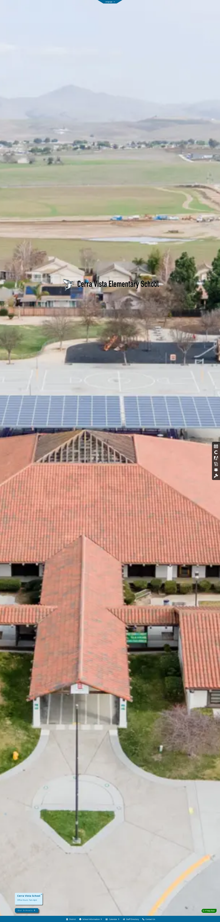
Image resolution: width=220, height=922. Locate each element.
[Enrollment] (216, 464)
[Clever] (216, 452)
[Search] (207, 5)
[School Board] (216, 476)
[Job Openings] (216, 470)
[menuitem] (71, 919)
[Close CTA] (41, 894)
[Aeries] (216, 458)
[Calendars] (216, 446)
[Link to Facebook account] (199, 5)
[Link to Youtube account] (203, 5)
